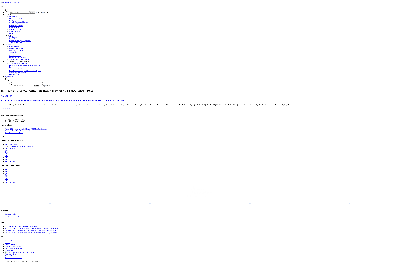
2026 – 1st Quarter (11, 148)
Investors (8, 54)
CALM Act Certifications (13, 248)
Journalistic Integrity (16, 69)
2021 (6, 158)
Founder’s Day (14, 27)
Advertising (9, 76)
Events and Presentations (17, 58)
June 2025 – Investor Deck (14, 133)
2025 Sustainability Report (18, 63)
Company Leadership (16, 18)
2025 (6, 150)
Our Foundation (14, 31)
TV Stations (13, 37)
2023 (6, 154)
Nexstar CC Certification (13, 246)
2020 (6, 159)
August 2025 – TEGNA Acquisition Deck (19, 131)
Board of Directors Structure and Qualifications (24, 65)
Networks (12, 39)
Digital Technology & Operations (20, 41)
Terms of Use (9, 256)
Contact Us (13, 52)
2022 (6, 156)
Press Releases (14, 46)
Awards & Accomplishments (18, 22)
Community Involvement (17, 73)
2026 (6, 169)
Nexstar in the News (16, 48)
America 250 (13, 24)
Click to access (6, 108)
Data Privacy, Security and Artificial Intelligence (25, 71)
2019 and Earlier (10, 161)
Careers (11, 33)
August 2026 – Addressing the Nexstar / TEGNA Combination (26, 129)
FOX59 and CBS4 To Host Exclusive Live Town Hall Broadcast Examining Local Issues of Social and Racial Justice (62, 100)
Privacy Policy (10, 250)
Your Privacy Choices (28, 252)
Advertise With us (11, 254)
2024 (6, 152)
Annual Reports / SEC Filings (19, 59)
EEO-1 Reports (14, 74)
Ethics (11, 67)
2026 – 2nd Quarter (11, 144)
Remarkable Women (16, 26)
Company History (11, 214)
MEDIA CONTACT (16, 50)
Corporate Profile (15, 16)
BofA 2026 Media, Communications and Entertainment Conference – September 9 (32, 228)
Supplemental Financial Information (21, 146)
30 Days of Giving (15, 29)
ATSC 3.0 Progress (15, 43)
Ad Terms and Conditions (13, 258)
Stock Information (15, 56)
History (11, 20)
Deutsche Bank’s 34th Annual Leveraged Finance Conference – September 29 (31, 233)
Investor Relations (11, 245)
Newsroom (8, 44)
